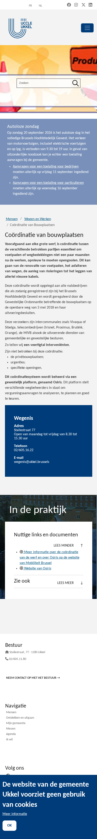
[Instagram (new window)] (76, 5)
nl (40, 5)
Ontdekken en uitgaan (20, 718)
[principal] (87, 27)
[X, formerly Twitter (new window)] (83, 5)
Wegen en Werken (37, 219)
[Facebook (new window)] (69, 5)
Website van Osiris (37, 568)
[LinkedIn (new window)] (90, 5)
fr (30, 5)
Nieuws (10, 728)
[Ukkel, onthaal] (20, 28)
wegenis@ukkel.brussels (31, 462)
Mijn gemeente (15, 723)
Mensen (12, 219)
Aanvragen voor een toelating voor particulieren (48, 183)
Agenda (11, 734)
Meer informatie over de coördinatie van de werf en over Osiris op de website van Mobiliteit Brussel (49, 557)
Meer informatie (14, 814)
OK (9, 825)
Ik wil (9, 739)
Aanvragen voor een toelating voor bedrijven (46, 166)
